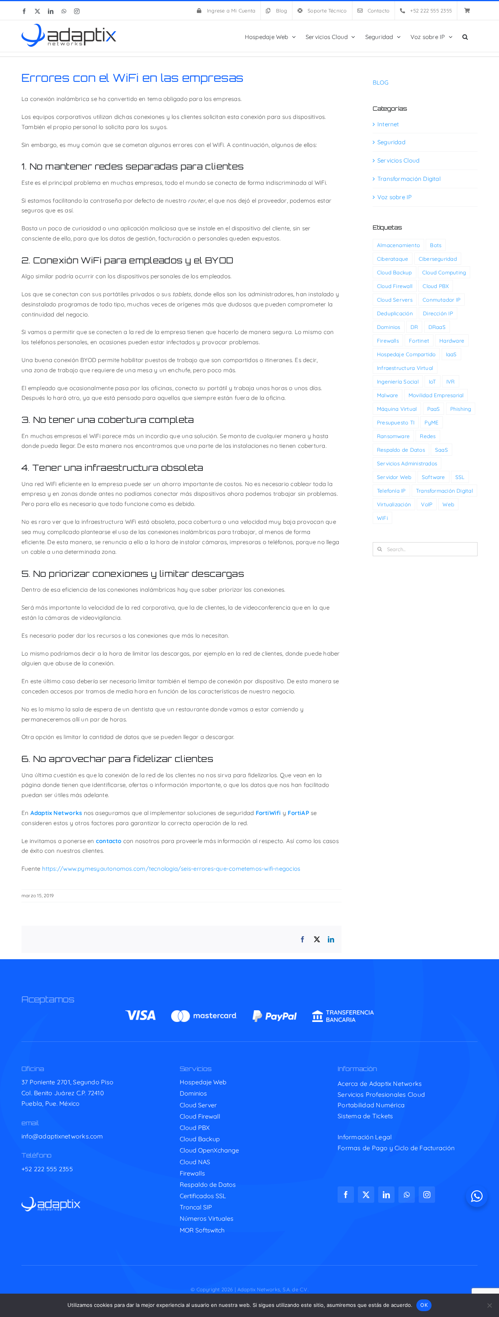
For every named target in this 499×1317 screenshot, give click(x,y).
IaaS (451, 354)
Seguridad (391, 142)
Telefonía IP (391, 490)
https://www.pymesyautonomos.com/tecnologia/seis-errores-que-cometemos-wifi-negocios (171, 868)
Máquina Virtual (397, 408)
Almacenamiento (398, 245)
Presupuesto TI (395, 422)
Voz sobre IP (394, 197)
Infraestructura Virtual (405, 367)
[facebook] (346, 1194)
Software (433, 477)
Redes (427, 436)
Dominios (388, 327)
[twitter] (366, 1194)
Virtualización (394, 504)
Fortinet (419, 340)
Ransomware (393, 436)
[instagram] (427, 1194)
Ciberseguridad (438, 258)
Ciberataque (392, 258)
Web (448, 504)
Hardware (451, 340)
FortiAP (298, 813)
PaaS (433, 408)
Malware (387, 395)
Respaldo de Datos (401, 449)
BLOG (380, 82)
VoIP (426, 504)
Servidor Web (394, 477)
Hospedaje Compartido (406, 354)
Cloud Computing (444, 272)
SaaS (441, 449)
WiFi (382, 517)
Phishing (460, 408)
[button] (465, 36)
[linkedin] (386, 1194)
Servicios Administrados (407, 463)
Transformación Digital (409, 178)
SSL (460, 477)
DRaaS (437, 327)
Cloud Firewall (394, 286)
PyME (432, 422)
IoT (432, 381)
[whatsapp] (406, 1194)
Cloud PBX (436, 286)
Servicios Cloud (398, 160)
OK (424, 1305)
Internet (388, 124)
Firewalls (388, 340)
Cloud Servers (394, 299)
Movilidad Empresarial (436, 395)
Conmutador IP (441, 299)
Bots (435, 245)
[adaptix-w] (50, 1200)
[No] (489, 1305)
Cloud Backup (394, 272)
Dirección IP (438, 313)
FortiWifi (268, 813)
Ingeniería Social (398, 381)
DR (414, 327)
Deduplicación (395, 313)
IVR (450, 381)
